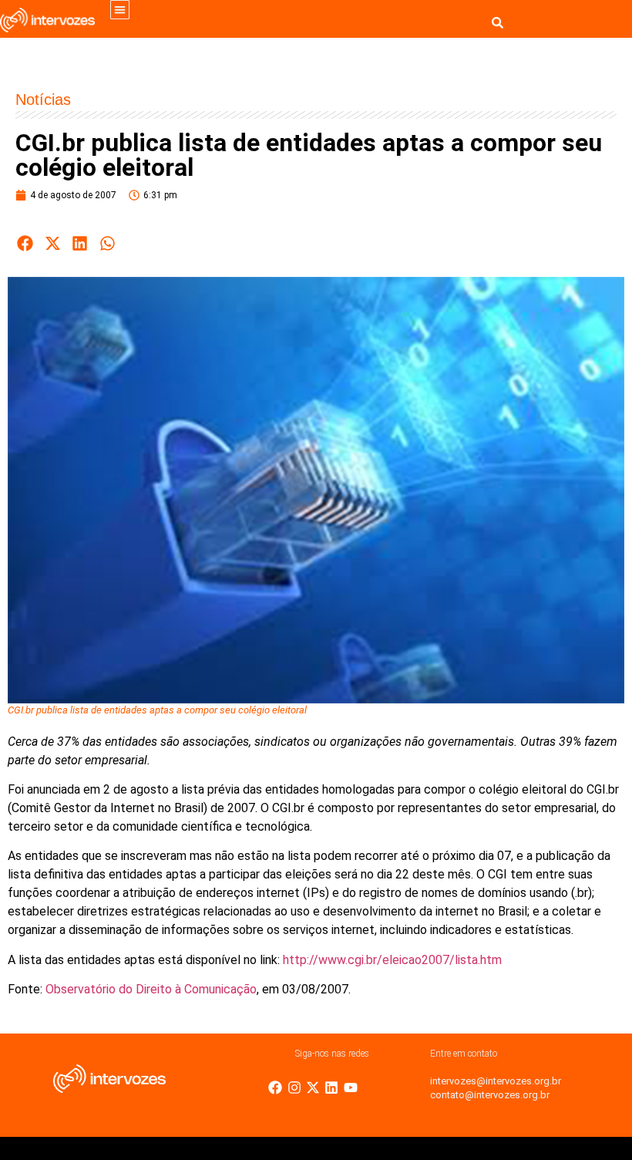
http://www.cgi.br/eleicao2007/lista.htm (392, 960)
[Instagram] (294, 1087)
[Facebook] (275, 1087)
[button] (119, 9)
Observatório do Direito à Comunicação (151, 989)
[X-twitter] (313, 1087)
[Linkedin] (331, 1087)
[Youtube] (351, 1087)
